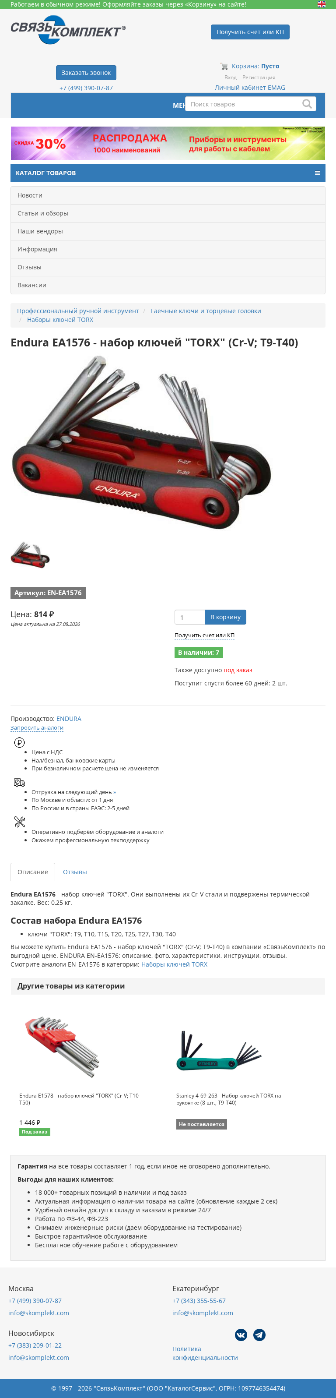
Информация (37, 249)
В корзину (225, 617)
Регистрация (259, 77)
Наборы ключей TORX (174, 964)
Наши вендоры (40, 231)
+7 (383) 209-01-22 (35, 1345)
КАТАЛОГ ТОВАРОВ (46, 173)
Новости (30, 195)
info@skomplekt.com (38, 1313)
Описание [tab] (33, 872)
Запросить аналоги (36, 727)
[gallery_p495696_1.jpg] (30, 555)
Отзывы (30, 267)
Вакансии (32, 285)
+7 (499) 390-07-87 (86, 88)
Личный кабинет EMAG (250, 87)
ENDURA (68, 718)
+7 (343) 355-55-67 (199, 1300)
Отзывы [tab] (75, 872)
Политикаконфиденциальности (205, 1353)
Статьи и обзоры (43, 213)
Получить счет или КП (204, 635)
